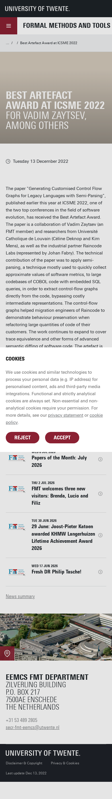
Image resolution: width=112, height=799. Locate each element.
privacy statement (65, 415)
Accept (62, 437)
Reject (22, 437)
